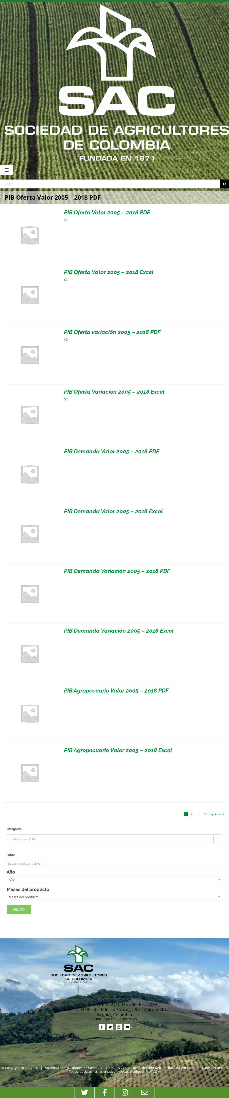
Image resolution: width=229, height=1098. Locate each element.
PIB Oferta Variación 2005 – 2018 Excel (114, 391)
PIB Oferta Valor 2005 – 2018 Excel (109, 272)
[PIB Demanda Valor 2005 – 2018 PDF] (29, 450)
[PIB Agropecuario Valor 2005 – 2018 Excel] (29, 749)
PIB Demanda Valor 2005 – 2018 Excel (113, 511)
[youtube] (127, 1027)
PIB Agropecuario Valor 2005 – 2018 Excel (118, 750)
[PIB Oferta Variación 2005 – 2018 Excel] (29, 391)
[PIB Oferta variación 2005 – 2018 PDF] (29, 331)
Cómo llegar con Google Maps (114, 1019)
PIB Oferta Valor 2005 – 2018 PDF (107, 212)
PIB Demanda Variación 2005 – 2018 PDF (117, 571)
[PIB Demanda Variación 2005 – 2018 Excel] (29, 629)
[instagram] (119, 1027)
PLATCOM (153, 1071)
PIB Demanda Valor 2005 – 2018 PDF (111, 451)
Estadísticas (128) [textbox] (112, 839)
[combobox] (114, 838)
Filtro (19, 909)
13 (205, 814)
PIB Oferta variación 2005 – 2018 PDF (112, 332)
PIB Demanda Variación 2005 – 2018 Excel (119, 630)
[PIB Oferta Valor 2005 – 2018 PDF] (29, 211)
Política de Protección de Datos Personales (196, 1068)
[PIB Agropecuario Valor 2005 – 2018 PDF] (29, 689)
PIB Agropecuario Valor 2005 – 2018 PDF (116, 690)
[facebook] (102, 1027)
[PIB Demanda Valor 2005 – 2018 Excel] (29, 510)
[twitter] (110, 1027)
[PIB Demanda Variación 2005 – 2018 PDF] (29, 570)
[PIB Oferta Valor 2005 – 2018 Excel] (29, 271)
